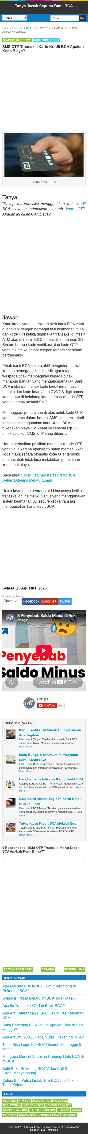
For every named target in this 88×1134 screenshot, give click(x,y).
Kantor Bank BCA (59, 1105)
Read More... (26, 746)
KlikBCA (63, 1110)
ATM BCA (24, 1100)
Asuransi (9, 1100)
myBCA (76, 1110)
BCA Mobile (59, 1100)
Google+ (49, 601)
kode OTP (75, 209)
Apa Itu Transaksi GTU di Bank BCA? (33, 1006)
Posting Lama (74, 969)
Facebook (31, 601)
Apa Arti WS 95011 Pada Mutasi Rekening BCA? (43, 1037)
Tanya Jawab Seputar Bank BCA (44, 6)
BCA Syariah (12, 1105)
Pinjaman (9, 1114)
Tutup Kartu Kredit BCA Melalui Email (48, 823)
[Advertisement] (44, 91)
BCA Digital (40, 1100)
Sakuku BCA (27, 1114)
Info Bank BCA (33, 1105)
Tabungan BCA (48, 1114)
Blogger (34, 1129)
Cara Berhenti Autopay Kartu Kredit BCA (51, 779)
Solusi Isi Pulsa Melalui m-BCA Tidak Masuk (39, 998)
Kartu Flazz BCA (15, 1110)
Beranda (48, 969)
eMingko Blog (72, 1127)
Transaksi (68, 1114)
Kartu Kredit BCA (46, 40)
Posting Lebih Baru (18, 969)
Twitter (64, 601)
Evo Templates (49, 1129)
